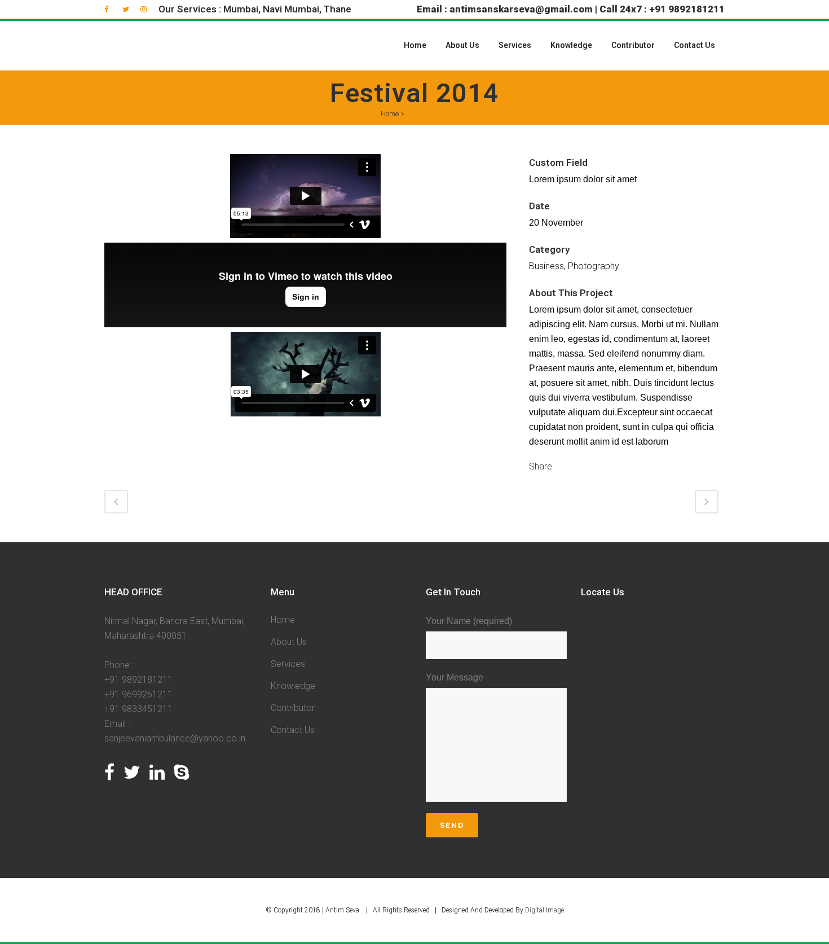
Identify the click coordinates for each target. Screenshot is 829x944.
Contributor (293, 707)
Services (288, 663)
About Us (289, 641)
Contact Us (293, 730)
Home (390, 113)
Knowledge (293, 685)
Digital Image (544, 910)
